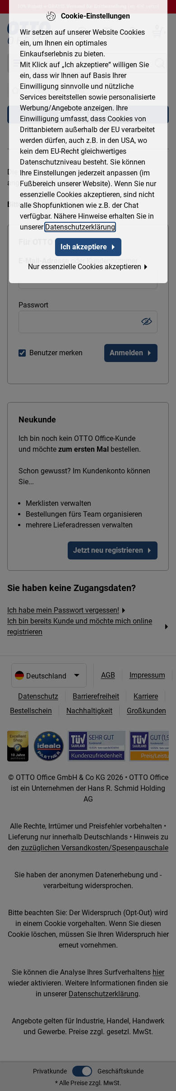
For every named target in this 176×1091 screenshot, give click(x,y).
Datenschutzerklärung (80, 227)
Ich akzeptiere (83, 247)
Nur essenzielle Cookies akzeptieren (84, 266)
